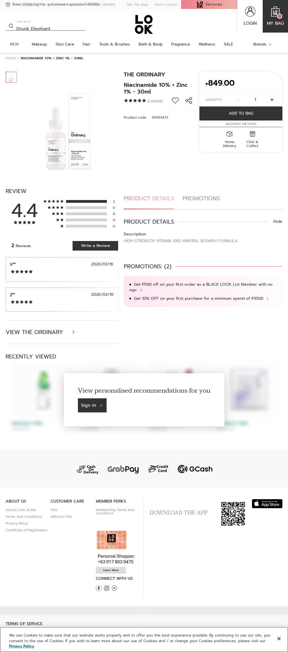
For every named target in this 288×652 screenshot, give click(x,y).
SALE (228, 44)
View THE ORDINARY (35, 332)
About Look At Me (21, 509)
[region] (144, 639)
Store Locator (166, 4)
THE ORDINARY (144, 74)
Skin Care (65, 44)
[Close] (279, 638)
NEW (14, 44)
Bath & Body (151, 44)
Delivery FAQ (61, 516)
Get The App (137, 4)
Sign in (88, 405)
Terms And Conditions (24, 516)
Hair (87, 44)
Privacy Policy (17, 523)
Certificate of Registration (26, 530)
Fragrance (180, 44)
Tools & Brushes (114, 44)
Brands (259, 44)
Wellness (207, 44)
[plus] (272, 100)
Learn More (111, 570)
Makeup (39, 44)
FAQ (54, 509)
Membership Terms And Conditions (115, 511)
